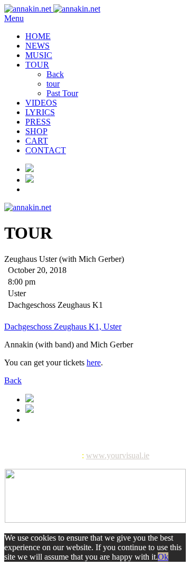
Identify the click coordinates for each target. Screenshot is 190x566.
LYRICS (40, 112)
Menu (14, 18)
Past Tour (62, 93)
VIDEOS (41, 102)
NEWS (37, 45)
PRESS (38, 121)
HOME (38, 36)
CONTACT (45, 150)
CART (36, 140)
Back (55, 74)
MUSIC (38, 55)
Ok (163, 556)
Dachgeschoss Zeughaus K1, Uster (62, 326)
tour (53, 83)
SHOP (36, 131)
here (94, 362)
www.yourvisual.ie (117, 455)
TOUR (37, 64)
